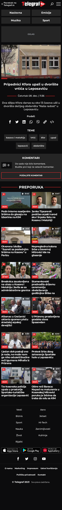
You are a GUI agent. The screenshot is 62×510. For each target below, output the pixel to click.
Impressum (32, 468)
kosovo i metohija (15, 137)
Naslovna (16, 12)
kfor (43, 137)
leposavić (23, 145)
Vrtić (33, 137)
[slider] (31, 78)
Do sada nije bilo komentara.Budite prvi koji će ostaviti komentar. (34, 165)
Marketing (20, 468)
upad (53, 137)
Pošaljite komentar (31, 175)
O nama (8, 468)
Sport (46, 20)
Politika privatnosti (26, 475)
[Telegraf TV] (44, 459)
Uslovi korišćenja (49, 468)
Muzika (16, 20)
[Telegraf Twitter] (27, 459)
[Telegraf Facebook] (18, 459)
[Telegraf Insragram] (35, 459)
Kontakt (42, 475)
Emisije (46, 12)
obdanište (38, 145)
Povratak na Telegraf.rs (10, 3)
